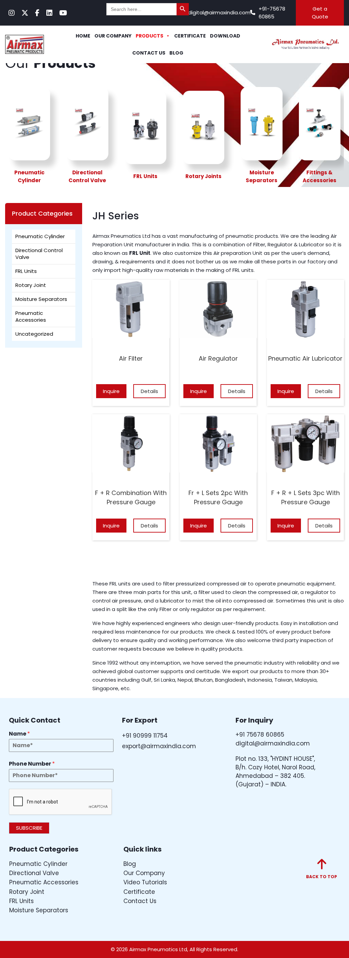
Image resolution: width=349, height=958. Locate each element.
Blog (176, 52)
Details (149, 391)
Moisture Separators (41, 299)
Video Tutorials (145, 882)
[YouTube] (63, 13)
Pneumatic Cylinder (40, 236)
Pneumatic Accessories (30, 316)
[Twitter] (24, 13)
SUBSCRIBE (29, 827)
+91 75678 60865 (260, 734)
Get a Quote (320, 12)
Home (83, 35)
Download (225, 35)
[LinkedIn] (49, 13)
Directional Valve (34, 873)
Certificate (190, 35)
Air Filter (131, 358)
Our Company (113, 35)
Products (149, 35)
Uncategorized (34, 333)
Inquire (111, 391)
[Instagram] (12, 13)
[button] (321, 869)
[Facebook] (37, 13)
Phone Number (32, 764)
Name (19, 734)
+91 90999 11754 (145, 735)
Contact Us (148, 52)
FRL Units (26, 271)
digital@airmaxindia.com (219, 12)
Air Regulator (218, 358)
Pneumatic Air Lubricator (305, 358)
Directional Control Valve (39, 254)
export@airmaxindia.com (159, 746)
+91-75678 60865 (272, 12)
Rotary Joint (30, 285)
